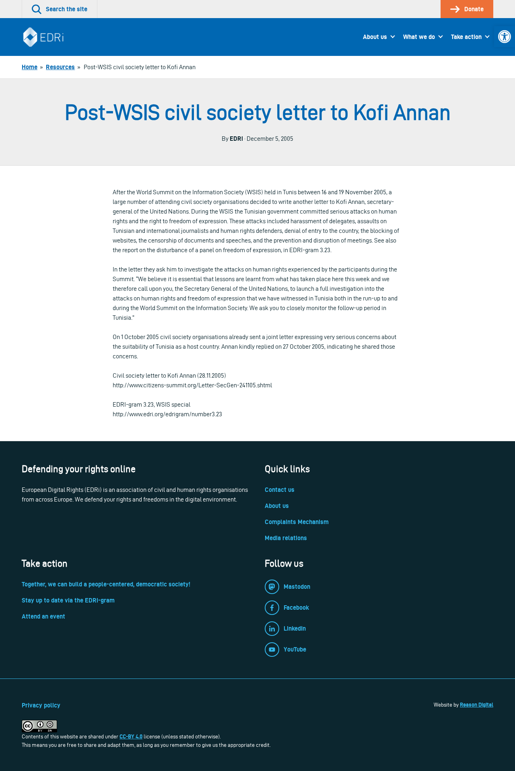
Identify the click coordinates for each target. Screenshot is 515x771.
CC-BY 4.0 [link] (130, 736)
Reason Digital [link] (476, 704)
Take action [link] (466, 36)
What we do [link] (419, 36)
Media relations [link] (286, 538)
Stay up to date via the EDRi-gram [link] (68, 600)
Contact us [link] (280, 489)
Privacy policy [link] (41, 705)
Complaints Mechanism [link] (297, 521)
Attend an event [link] (43, 616)
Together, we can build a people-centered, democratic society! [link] (106, 584)
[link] (504, 36)
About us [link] (375, 36)
